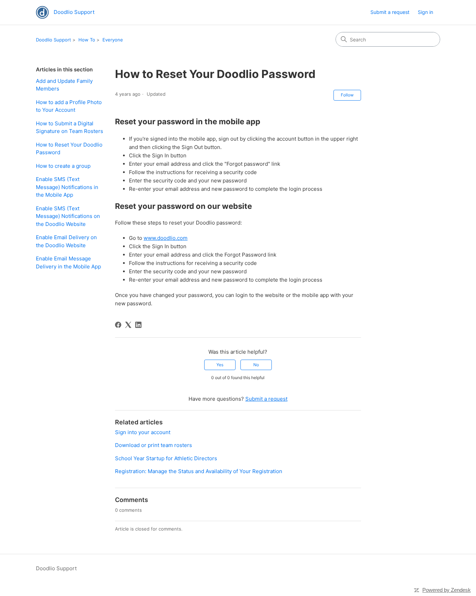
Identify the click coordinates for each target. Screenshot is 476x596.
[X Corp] (128, 325)
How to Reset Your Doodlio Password (69, 148)
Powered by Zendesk (446, 590)
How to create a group (63, 166)
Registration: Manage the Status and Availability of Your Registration (198, 471)
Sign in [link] (425, 12)
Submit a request (389, 12)
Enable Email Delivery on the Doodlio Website (66, 241)
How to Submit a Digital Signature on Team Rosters (69, 127)
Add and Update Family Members (64, 85)
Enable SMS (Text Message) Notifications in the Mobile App (67, 187)
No (256, 364)
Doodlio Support (53, 39)
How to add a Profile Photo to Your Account (69, 106)
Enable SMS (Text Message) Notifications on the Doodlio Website (68, 216)
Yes (219, 364)
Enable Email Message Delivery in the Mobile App (68, 262)
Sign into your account (142, 432)
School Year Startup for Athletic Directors (166, 458)
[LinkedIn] (138, 325)
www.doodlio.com (165, 238)
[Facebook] (118, 325)
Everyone (112, 39)
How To (86, 39)
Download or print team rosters (153, 445)
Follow (347, 94)
